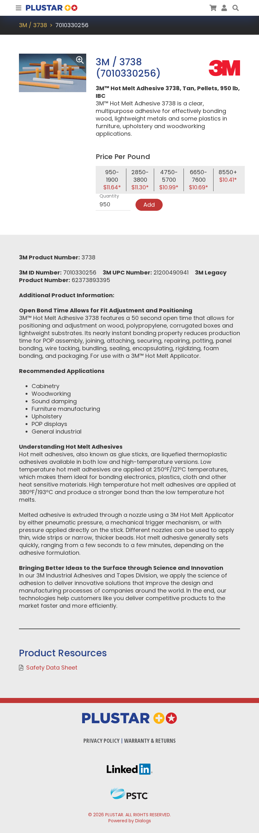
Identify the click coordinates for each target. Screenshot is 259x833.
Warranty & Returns (150, 740)
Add (149, 205)
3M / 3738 (33, 25)
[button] (235, 7)
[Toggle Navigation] (18, 7)
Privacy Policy (101, 740)
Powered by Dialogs (129, 821)
